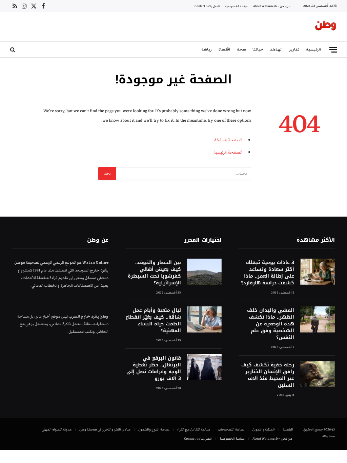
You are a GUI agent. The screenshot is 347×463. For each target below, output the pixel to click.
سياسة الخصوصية (236, 6)
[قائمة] (333, 49)
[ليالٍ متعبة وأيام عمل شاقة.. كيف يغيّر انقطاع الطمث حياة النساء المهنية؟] (204, 319)
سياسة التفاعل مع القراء (193, 429)
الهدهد (276, 49)
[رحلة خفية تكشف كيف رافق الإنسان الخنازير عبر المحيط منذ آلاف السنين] (317, 374)
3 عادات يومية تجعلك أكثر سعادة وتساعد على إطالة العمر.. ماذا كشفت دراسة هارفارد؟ (267, 272)
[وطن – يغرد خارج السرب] (325, 26)
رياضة (206, 49)
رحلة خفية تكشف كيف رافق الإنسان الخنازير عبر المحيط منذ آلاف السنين (267, 375)
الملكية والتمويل (263, 429)
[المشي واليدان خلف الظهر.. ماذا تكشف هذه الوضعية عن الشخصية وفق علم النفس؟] (317, 319)
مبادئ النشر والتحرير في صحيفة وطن (104, 429)
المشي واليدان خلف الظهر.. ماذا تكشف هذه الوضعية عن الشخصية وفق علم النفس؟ (270, 324)
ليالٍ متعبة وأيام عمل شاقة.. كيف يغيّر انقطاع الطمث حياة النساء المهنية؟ (153, 320)
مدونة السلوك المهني (57, 429)
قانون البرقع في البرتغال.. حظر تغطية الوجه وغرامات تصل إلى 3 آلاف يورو (153, 368)
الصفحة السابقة (228, 140)
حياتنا (257, 49)
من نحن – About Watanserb (271, 6)
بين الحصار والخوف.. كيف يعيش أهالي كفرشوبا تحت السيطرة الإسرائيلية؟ (154, 272)
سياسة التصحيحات (231, 429)
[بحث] (13, 49)
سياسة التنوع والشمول (153, 429)
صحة (241, 49)
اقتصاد (224, 49)
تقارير (294, 49)
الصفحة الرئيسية (227, 152)
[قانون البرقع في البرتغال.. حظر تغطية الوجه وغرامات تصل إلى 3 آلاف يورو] (204, 367)
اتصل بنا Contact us (207, 6)
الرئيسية (313, 49)
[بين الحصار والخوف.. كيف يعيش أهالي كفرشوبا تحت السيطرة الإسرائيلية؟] (204, 272)
